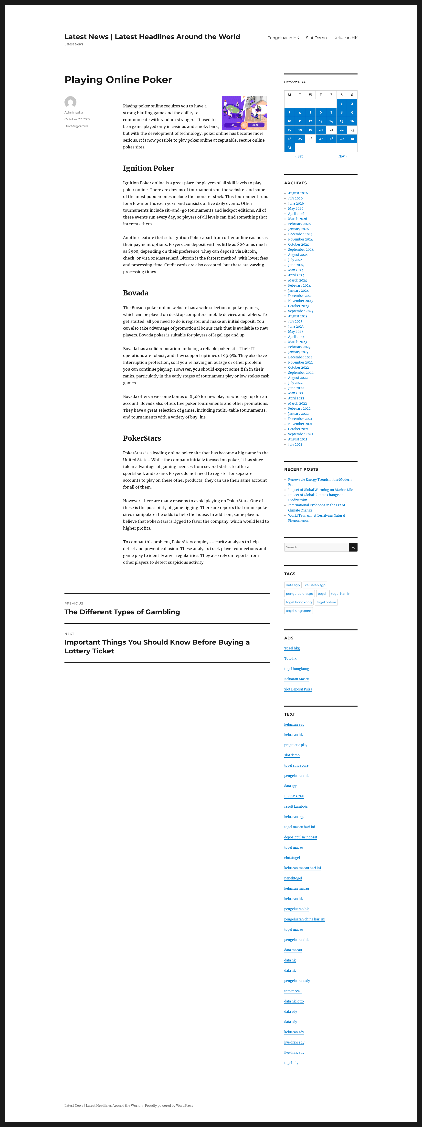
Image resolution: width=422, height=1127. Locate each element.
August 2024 (298, 255)
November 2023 (300, 301)
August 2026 (298, 193)
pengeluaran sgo (299, 593)
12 (310, 121)
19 (310, 130)
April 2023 (296, 337)
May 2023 (295, 332)
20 (321, 130)
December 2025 (300, 234)
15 (341, 121)
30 (352, 139)
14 (331, 121)
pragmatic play (295, 745)
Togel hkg (292, 648)
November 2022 (300, 362)
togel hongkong (299, 602)
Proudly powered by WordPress (169, 1106)
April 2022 (296, 398)
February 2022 (299, 409)
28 (331, 139)
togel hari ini (341, 593)
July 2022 (295, 383)
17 (289, 130)
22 (342, 130)
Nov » (343, 156)
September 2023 (300, 311)
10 (289, 121)
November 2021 (300, 424)
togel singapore (298, 611)
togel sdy (291, 1063)
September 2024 (301, 250)
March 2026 (297, 219)
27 (321, 139)
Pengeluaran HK (283, 37)
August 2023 (297, 316)
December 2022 (300, 357)
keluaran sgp (315, 585)
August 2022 (298, 378)
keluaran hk (293, 735)
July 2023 (295, 321)
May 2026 (296, 209)
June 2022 (296, 388)
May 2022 (295, 393)
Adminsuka (73, 112)
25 (300, 139)
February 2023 (299, 347)
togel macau (293, 930)
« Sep (299, 156)
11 (300, 121)
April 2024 (296, 275)
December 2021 (300, 419)
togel (322, 593)
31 (289, 148)
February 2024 (299, 285)
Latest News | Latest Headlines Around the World (152, 36)
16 (352, 121)
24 (289, 139)
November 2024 (300, 239)
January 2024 (298, 291)
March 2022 (297, 403)
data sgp (293, 585)
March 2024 (297, 280)
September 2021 (300, 434)
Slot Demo (316, 37)
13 (320, 121)
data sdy (290, 1012)
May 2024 (295, 270)
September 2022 (301, 373)
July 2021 (295, 444)
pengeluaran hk (296, 776)
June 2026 (296, 203)
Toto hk (290, 659)
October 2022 (298, 367)
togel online (326, 602)
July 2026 (295, 198)
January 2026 (298, 229)
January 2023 (298, 352)
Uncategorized (76, 126)
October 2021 (298, 429)
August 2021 (297, 439)
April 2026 (296, 214)
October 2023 (298, 306)
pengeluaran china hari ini (304, 919)
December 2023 (300, 296)
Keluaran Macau (296, 679)
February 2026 (299, 224)
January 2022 (298, 414)
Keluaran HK (346, 37)
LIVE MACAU (294, 796)
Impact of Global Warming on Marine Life (320, 490)
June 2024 (296, 265)
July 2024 (295, 260)
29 (342, 139)
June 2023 (296, 326)
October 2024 (298, 244)
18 (300, 130)
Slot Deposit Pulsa (298, 689)
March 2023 (297, 342)
